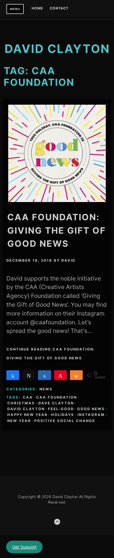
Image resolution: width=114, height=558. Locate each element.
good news (91, 409)
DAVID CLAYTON (57, 49)
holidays (62, 415)
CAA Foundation (56, 397)
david (68, 260)
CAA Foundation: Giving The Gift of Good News (56, 230)
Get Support (24, 546)
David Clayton (26, 409)
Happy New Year (27, 415)
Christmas (21, 403)
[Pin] (60, 375)
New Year (19, 421)
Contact (59, 8)
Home (37, 8)
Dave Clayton (56, 403)
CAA (28, 397)
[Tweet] (28, 375)
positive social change (64, 421)
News (46, 389)
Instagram (91, 415)
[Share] (13, 375)
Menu (15, 9)
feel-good (61, 409)
